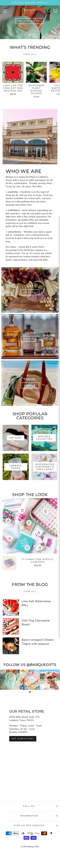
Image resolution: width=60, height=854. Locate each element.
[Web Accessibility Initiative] (59, 390)
